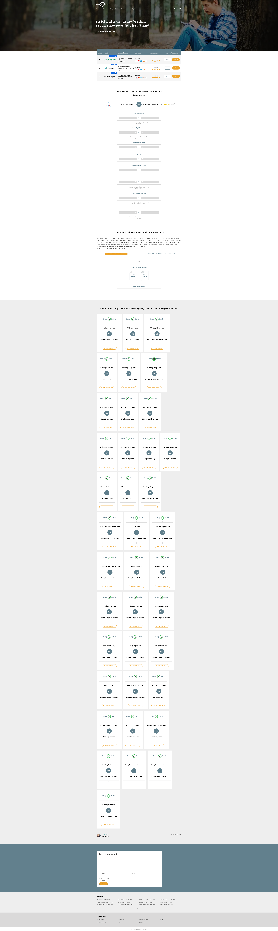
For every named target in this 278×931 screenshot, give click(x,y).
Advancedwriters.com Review (125, 899)
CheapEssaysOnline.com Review (147, 904)
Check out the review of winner (116, 254)
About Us (98, 9)
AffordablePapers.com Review (147, 899)
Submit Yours (121, 919)
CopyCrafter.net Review (166, 904)
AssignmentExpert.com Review (105, 902)
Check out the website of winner (159, 253)
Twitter (180, 8)
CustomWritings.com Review (125, 904)
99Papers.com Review (166, 902)
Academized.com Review (103, 899)
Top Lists (134, 9)
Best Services (124, 9)
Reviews (105, 9)
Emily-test (105, 836)
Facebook (169, 9)
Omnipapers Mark (101, 922)
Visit (175, 59)
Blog (111, 9)
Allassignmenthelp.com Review (168, 899)
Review (167, 59)
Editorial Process (143, 919)
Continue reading (108, 348)
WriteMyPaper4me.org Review (105, 904)
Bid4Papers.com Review (145, 902)
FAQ (116, 9)
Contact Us (142, 922)
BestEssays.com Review (124, 902)
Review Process (101, 919)
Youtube (174, 8)
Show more (139, 908)
